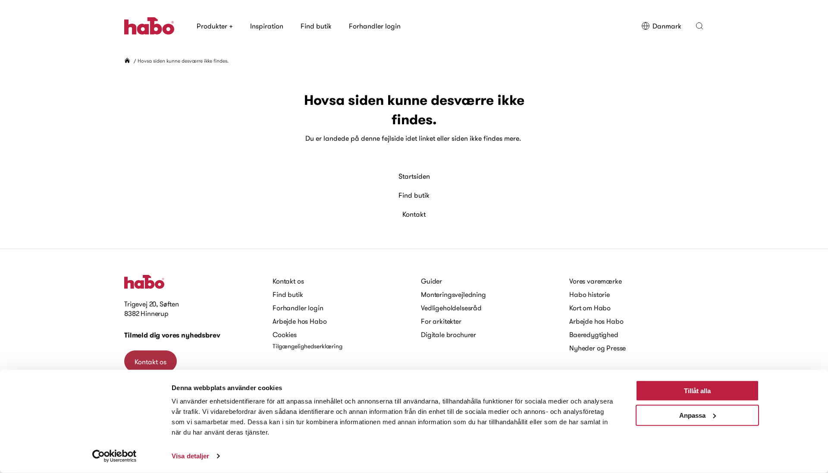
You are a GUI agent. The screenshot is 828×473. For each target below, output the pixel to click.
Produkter (215, 26)
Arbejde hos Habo (299, 321)
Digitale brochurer (448, 334)
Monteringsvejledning (453, 294)
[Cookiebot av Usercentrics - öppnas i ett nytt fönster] (114, 456)
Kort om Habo (590, 307)
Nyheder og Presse (597, 348)
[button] (699, 26)
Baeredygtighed (593, 334)
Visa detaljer (190, 456)
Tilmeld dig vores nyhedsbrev (172, 335)
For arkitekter (441, 321)
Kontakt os (150, 361)
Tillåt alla (697, 390)
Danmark (666, 26)
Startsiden (414, 176)
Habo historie (589, 294)
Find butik (316, 26)
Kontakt (414, 214)
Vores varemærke (595, 281)
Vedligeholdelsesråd (451, 307)
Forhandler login (375, 26)
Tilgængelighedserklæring (307, 346)
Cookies (285, 334)
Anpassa (692, 415)
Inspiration (266, 26)
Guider (431, 281)
